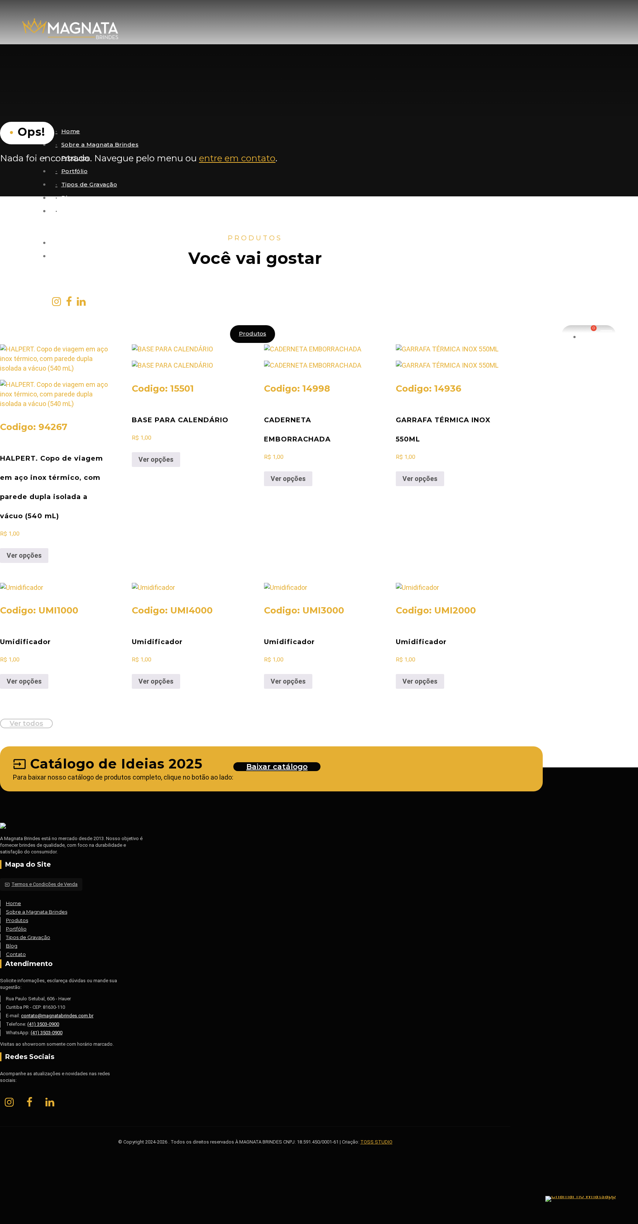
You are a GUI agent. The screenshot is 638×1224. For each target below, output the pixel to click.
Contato (73, 210)
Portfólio (74, 171)
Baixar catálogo (277, 766)
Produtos (252, 333)
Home (70, 131)
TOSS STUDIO (376, 1142)
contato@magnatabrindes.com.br (110, 255)
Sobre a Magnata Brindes (100, 144)
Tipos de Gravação (89, 184)
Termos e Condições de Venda (41, 884)
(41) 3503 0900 (81, 242)
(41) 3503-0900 (43, 1024)
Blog (68, 197)
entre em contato (237, 158)
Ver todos (26, 723)
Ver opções (24, 555)
